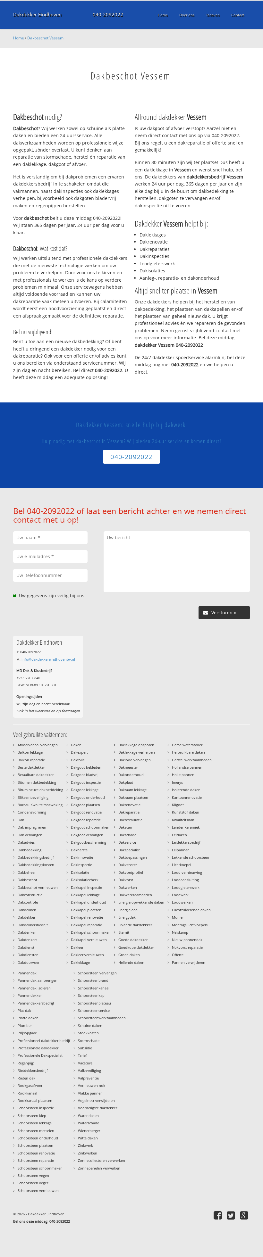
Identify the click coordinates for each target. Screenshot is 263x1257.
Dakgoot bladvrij (84, 774)
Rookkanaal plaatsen (35, 1100)
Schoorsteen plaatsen (35, 1145)
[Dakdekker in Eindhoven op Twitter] (232, 1215)
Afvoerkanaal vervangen (38, 744)
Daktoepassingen (132, 857)
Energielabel (128, 909)
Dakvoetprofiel (130, 872)
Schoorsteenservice (94, 1010)
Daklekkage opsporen (136, 744)
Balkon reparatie (31, 759)
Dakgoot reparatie (86, 819)
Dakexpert (79, 752)
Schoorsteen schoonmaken (40, 1168)
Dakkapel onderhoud (88, 902)
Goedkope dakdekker (136, 947)
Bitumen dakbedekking (37, 782)
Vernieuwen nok (91, 1085)
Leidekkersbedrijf (186, 842)
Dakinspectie (81, 864)
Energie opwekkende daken (141, 902)
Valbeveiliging (89, 1070)
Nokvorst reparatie (187, 947)
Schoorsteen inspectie (36, 1107)
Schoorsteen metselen (36, 1130)
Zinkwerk (85, 1145)
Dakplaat (125, 782)
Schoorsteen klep (32, 1115)
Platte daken (28, 1017)
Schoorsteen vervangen (97, 973)
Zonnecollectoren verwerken (101, 1160)
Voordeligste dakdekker (97, 1107)
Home (18, 38)
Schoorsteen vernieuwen (38, 1190)
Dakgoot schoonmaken (90, 827)
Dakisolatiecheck (84, 879)
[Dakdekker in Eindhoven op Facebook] (219, 1215)
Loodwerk (180, 894)
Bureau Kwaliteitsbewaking (40, 804)
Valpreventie (88, 1078)
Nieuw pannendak (187, 939)
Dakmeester (128, 767)
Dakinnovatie (82, 857)
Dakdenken (27, 932)
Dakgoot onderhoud (88, 797)
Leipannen (181, 850)
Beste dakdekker (31, 767)
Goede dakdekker (133, 939)
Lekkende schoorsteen (190, 857)
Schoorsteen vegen (33, 1175)
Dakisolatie (80, 872)
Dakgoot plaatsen (85, 804)
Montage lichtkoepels (190, 924)
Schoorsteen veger (33, 1182)
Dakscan (125, 827)
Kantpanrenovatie (187, 797)
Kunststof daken (185, 812)
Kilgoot (178, 804)
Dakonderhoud (131, 774)
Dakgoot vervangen (87, 834)
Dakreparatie (129, 812)
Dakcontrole (28, 902)
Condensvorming (32, 812)
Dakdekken (27, 909)
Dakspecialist (129, 850)
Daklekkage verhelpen (136, 752)
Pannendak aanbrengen (37, 980)
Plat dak (24, 1010)
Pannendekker (30, 995)
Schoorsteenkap (91, 995)
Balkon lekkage (30, 752)
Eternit (123, 932)
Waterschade (88, 1123)
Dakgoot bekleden (86, 767)
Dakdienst (26, 947)
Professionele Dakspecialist (40, 1055)
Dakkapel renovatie (87, 917)
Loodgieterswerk (185, 887)
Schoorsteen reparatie (36, 1160)
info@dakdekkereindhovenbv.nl (48, 659)
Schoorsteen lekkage (35, 1123)
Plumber (25, 1025)
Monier (178, 917)
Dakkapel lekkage (85, 894)
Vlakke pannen (90, 1093)
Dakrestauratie (130, 819)
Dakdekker (26, 917)
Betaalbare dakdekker (36, 774)
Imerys (177, 782)
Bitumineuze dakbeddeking (40, 789)
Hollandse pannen (187, 767)
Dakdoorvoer (28, 962)
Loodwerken (182, 902)
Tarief (82, 1055)
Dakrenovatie (129, 804)
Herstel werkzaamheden (192, 759)
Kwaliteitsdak (183, 819)
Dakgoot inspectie (86, 782)
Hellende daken (131, 962)
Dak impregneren (32, 827)
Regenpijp (26, 1063)
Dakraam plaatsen (133, 797)
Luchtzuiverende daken (191, 909)
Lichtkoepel (181, 864)
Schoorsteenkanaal (93, 988)
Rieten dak (26, 1078)
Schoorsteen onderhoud (38, 1138)
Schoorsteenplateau (94, 1003)
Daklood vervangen (134, 759)
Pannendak (27, 973)
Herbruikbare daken (188, 752)
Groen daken (129, 954)
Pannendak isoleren (34, 988)
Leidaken (179, 834)
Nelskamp (180, 932)
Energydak (127, 917)
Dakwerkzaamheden (135, 894)
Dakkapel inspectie (86, 887)
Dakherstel (80, 850)
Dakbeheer (27, 872)
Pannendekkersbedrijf (36, 1003)
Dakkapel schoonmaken (91, 932)
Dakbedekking (29, 850)
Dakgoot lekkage (84, 789)
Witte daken (88, 1138)
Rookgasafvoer (30, 1085)
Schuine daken (90, 1025)
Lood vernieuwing (187, 872)
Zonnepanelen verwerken (99, 1168)
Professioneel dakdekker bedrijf (44, 1040)
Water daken (88, 1115)
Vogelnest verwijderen (96, 1100)
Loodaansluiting (185, 879)
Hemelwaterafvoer (187, 744)
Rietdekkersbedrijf (33, 1070)
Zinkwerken (87, 1153)
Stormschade (88, 1040)
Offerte (177, 954)
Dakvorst (125, 879)
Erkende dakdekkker (135, 924)
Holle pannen (183, 774)
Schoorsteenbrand (93, 980)
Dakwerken (127, 887)
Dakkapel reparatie (86, 924)
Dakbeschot (27, 879)
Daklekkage (80, 962)
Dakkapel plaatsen (86, 909)
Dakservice (127, 842)
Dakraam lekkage (132, 789)
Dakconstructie (30, 894)
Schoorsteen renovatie (36, 1153)
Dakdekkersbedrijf (33, 924)
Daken (76, 744)
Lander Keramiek (186, 827)
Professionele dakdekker (38, 1048)
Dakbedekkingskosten (36, 864)
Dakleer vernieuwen (87, 954)
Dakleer (77, 947)
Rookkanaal (27, 1093)
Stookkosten (88, 1032)
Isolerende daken (186, 789)
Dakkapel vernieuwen (89, 939)
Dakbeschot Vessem (45, 38)
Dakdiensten (28, 954)
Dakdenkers (27, 939)
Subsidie (85, 1048)
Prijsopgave (27, 1032)
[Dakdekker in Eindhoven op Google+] (245, 1215)
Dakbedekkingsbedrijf (36, 857)
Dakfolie (78, 759)
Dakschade (127, 834)
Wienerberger (89, 1130)
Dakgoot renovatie (86, 812)
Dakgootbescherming (88, 842)
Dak (21, 819)
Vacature (85, 1063)
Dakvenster (127, 864)
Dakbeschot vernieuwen (38, 887)
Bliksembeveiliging (33, 797)
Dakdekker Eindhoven (37, 14)
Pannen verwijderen (188, 962)
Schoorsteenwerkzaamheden (102, 1017)
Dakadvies (26, 842)
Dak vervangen (30, 834)
